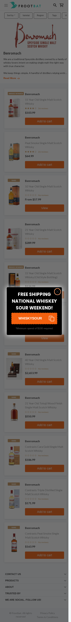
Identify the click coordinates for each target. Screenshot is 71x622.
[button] (34, 318)
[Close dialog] (57, 292)
